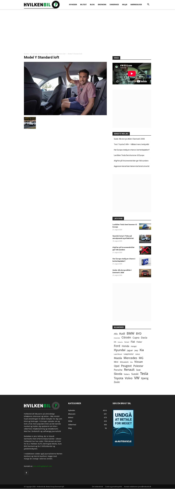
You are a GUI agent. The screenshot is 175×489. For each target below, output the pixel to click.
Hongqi (134, 346)
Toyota (118, 378)
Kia (142, 350)
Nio (131, 362)
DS (115, 342)
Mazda (118, 358)
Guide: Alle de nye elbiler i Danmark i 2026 (129, 139)
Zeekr (117, 382)
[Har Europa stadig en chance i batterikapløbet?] (145, 262)
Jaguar (130, 350)
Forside (26, 54)
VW (136, 378)
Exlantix (120, 342)
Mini (116, 362)
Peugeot (126, 366)
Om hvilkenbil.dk (97, 487)
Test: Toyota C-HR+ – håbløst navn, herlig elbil (131, 144)
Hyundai (119, 350)
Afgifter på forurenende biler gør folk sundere (131, 161)
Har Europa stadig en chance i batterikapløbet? (132, 150)
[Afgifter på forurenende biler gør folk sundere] (145, 250)
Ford (117, 346)
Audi (122, 333)
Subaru (127, 374)
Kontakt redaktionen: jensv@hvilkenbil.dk (137, 487)
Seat (138, 370)
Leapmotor (129, 354)
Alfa (116, 334)
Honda (125, 346)
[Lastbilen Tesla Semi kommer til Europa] (145, 226)
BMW (130, 333)
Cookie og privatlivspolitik (113, 487)
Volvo (128, 378)
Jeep (136, 350)
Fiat (133, 341)
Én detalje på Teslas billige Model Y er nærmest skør (48, 54)
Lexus (137, 354)
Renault (129, 369)
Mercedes (130, 358)
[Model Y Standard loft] (65, 114)
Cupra (136, 337)
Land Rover (118, 354)
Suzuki (134, 374)
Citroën (126, 337)
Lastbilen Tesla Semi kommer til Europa (129, 155)
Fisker (139, 342)
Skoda (118, 373)
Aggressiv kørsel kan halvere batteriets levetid (131, 166)
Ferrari (126, 342)
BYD (139, 333)
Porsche (118, 370)
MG (141, 358)
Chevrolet (117, 338)
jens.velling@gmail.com (42, 466)
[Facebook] (26, 472)
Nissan (138, 361)
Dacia (144, 337)
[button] (148, 5)
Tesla (144, 373)
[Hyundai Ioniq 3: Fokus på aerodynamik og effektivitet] (145, 239)
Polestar (138, 366)
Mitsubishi (124, 362)
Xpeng (144, 378)
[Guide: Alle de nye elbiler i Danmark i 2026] (145, 273)
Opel (116, 366)
